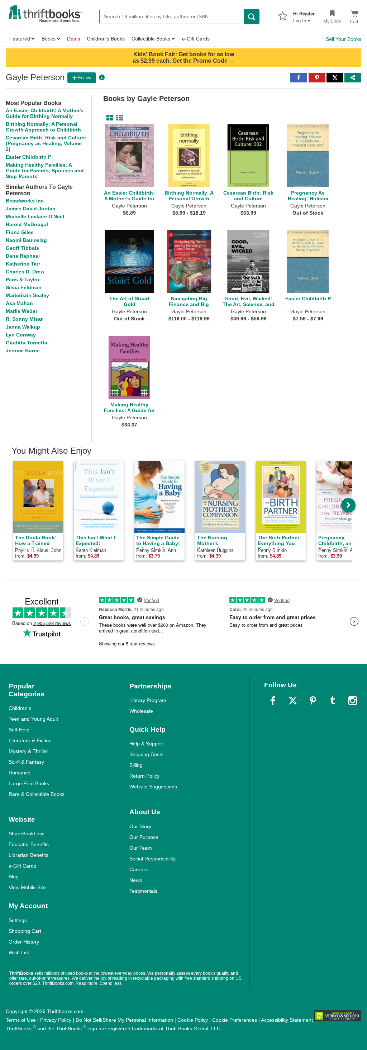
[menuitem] (304, 15)
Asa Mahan (19, 303)
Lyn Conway (21, 335)
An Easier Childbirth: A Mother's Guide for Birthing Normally (45, 113)
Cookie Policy (192, 1020)
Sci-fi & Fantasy (26, 762)
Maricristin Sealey (27, 295)
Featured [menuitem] (19, 39)
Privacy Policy (55, 1020)
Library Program (147, 700)
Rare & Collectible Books (37, 794)
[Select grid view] (108, 117)
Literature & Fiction (30, 740)
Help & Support (146, 743)
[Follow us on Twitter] (292, 700)
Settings (18, 920)
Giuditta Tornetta (26, 342)
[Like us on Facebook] (272, 700)
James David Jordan (31, 208)
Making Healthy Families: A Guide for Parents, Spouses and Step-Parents (45, 170)
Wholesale (141, 711)
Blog (14, 876)
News (135, 880)
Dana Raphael (23, 256)
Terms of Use (21, 1020)
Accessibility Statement (287, 1020)
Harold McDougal (27, 224)
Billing (136, 765)
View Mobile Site (27, 887)
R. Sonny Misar (24, 319)
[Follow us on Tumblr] (332, 700)
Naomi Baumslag (26, 240)
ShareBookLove (27, 833)
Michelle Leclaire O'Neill (35, 216)
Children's (20, 708)
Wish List (19, 952)
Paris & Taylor (22, 279)
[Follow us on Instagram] (352, 700)
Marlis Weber (21, 311)
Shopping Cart (25, 931)
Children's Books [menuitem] (106, 39)
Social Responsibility (152, 859)
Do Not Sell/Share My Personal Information (124, 1020)
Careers (138, 869)
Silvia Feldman (24, 287)
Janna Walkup (23, 327)
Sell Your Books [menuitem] (343, 39)
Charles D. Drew (25, 272)
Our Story (140, 826)
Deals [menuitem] (73, 39)
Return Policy (144, 776)
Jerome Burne (23, 350)
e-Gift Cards (22, 866)
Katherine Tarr (23, 264)
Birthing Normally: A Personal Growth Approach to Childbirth (43, 127)
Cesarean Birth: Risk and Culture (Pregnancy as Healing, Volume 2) (46, 143)
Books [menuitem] (49, 39)
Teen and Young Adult (33, 719)
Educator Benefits (29, 844)
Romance (19, 772)
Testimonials (143, 891)
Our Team (140, 848)
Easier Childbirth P (28, 157)
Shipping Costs (146, 754)
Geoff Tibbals (22, 248)
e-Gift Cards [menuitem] (196, 39)
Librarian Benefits (28, 855)
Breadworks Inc (25, 201)
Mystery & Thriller (28, 751)
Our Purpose (143, 837)
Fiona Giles (20, 232)
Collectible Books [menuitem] (151, 39)
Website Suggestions (153, 786)
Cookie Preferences (234, 1020)
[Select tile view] (118, 117)
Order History (24, 942)
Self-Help (19, 729)
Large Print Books (29, 783)
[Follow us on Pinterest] (312, 700)
